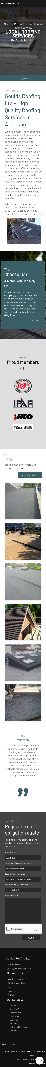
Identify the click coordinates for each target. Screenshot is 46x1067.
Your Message (11, 895)
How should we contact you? (18, 863)
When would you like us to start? (20, 884)
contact (9, 214)
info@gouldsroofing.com (20, 969)
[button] (40, 1061)
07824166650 (15, 964)
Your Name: (10, 852)
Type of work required (15, 873)
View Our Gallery (30, 475)
